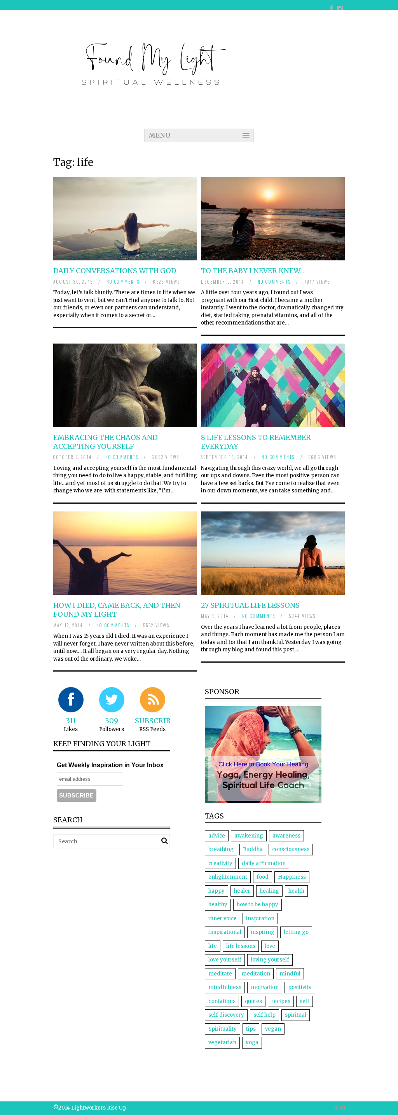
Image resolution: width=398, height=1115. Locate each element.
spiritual (295, 1015)
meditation (255, 973)
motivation (265, 987)
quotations (222, 1001)
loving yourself (270, 959)
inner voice (222, 918)
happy (216, 891)
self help (264, 1015)
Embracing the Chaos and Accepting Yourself (105, 442)
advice (216, 835)
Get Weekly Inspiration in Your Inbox (110, 765)
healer (242, 891)
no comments (123, 282)
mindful (289, 973)
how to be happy (257, 904)
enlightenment (227, 877)
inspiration (260, 918)
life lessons (240, 946)
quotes (253, 1001)
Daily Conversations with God (114, 270)
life (212, 946)
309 (111, 720)
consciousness (290, 849)
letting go (296, 932)
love (270, 946)
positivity (300, 987)
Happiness (292, 877)
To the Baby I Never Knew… (253, 270)
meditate (220, 973)
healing (269, 891)
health (296, 891)
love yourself (224, 959)
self (304, 1001)
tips (251, 1029)
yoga (252, 1042)
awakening (248, 835)
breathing (221, 849)
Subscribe (155, 720)
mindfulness (224, 987)
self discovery (226, 1015)
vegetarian (222, 1042)
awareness (286, 835)
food (263, 877)
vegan (273, 1029)
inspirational (224, 932)
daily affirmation (264, 863)
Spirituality (222, 1029)
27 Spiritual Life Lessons (250, 605)
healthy (217, 904)
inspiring (262, 932)
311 (71, 720)
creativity (220, 863)
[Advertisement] (118, 908)
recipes (280, 1001)
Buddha (253, 849)
